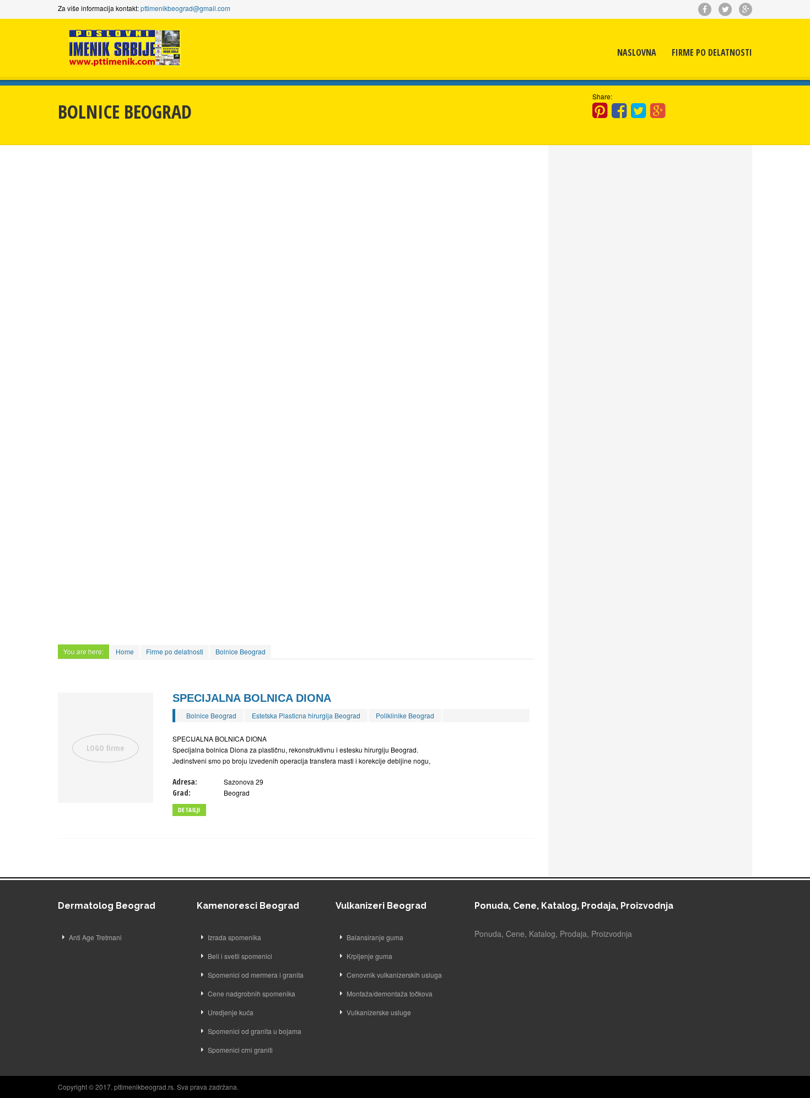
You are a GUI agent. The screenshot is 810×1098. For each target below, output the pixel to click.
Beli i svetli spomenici (240, 956)
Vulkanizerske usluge (379, 1012)
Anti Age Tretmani (95, 937)
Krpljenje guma (369, 956)
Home (125, 651)
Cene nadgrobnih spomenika (251, 993)
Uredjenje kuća (230, 1012)
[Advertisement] (296, 239)
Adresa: (184, 781)
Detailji (189, 810)
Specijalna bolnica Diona (251, 698)
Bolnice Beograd (240, 651)
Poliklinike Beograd (405, 715)
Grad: (181, 792)
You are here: (83, 651)
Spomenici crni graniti (240, 1049)
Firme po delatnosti (712, 52)
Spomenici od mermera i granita (256, 974)
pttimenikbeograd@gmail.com (185, 8)
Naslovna (636, 52)
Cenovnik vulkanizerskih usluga (394, 974)
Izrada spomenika (234, 937)
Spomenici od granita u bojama (254, 1031)
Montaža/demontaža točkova (390, 993)
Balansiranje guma (375, 937)
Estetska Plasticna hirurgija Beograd (306, 715)
